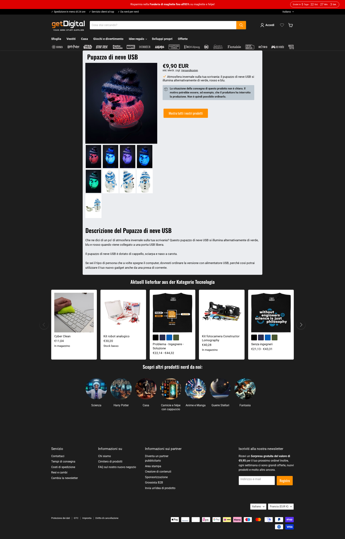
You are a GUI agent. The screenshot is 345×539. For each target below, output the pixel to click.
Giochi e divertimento (108, 39)
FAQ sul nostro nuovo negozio (117, 467)
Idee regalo (137, 39)
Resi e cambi (59, 472)
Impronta (86, 518)
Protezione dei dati (60, 518)
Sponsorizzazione (156, 477)
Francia (279, 506)
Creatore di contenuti (158, 471)
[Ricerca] (241, 25)
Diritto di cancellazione (106, 518)
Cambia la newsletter (64, 478)
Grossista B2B (154, 482)
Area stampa (153, 466)
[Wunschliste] (282, 25)
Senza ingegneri (262, 344)
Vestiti (71, 39)
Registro (285, 480)
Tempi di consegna (63, 461)
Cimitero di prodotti (110, 461)
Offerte (183, 39)
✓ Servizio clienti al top (101, 11)
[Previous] (44, 324)
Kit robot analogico (117, 336)
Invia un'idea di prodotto (160, 488)
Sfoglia (56, 39)
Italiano (286, 11)
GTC (76, 518)
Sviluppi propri (162, 39)
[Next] (301, 324)
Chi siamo (104, 456)
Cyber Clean (62, 336)
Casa (84, 39)
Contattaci (57, 456)
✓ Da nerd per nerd (128, 11)
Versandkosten (189, 70)
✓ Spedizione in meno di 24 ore (68, 11)
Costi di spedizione (63, 467)
